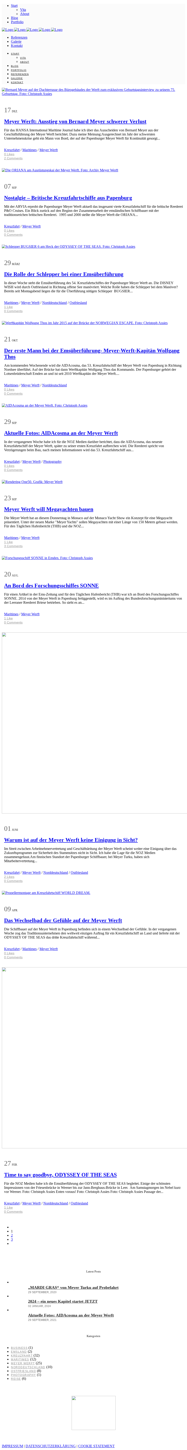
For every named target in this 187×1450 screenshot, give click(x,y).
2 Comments (13, 158)
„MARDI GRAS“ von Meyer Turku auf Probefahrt (73, 1287)
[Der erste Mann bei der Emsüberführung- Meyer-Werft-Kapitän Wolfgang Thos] (85, 323)
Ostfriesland (78, 303)
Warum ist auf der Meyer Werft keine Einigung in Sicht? (71, 840)
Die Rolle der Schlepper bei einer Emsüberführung (63, 274)
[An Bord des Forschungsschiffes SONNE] (47, 558)
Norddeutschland (54, 303)
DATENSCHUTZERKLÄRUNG (51, 1446)
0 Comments (13, 234)
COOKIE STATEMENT (96, 1446)
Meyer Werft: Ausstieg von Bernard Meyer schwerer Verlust (75, 121)
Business (19, 1348)
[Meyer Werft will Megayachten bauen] (32, 482)
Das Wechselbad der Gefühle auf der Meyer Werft (63, 920)
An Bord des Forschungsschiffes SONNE (51, 586)
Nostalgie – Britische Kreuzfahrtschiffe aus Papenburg (68, 198)
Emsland (19, 1351)
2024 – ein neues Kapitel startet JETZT (63, 1301)
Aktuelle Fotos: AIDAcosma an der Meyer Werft (61, 433)
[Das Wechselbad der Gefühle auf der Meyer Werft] (46, 893)
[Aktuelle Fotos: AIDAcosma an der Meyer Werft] (44, 405)
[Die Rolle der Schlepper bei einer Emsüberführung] (68, 246)
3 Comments (13, 546)
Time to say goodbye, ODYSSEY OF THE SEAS (60, 1175)
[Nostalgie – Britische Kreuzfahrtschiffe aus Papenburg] (60, 170)
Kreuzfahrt (12, 150)
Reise (16, 1378)
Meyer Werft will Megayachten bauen (48, 509)
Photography (52, 461)
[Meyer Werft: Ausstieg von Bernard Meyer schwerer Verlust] (93, 94)
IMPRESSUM (12, 1446)
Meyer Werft (48, 150)
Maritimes (29, 150)
